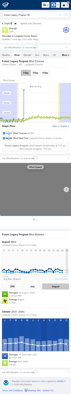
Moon (46, 54)
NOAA (60, 381)
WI (20, 64)
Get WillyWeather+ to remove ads (20, 47)
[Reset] (60, 14)
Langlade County (34, 64)
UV (54, 54)
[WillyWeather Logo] (7, 4)
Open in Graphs (59, 126)
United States (9, 64)
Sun (37, 54)
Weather (6, 54)
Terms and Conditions (12, 390)
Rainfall (27, 54)
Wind (16, 54)
